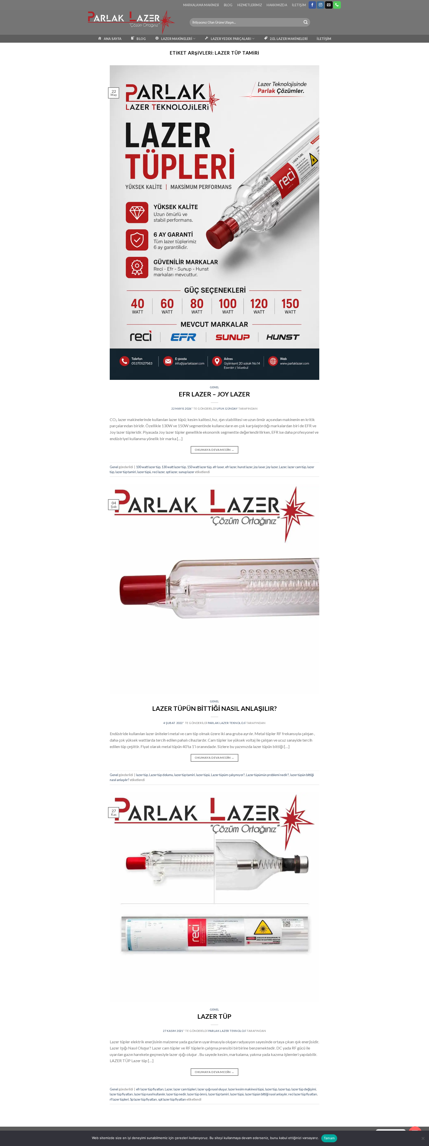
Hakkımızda (277, 5)
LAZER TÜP (214, 1016)
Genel (214, 387)
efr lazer (230, 467)
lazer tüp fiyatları (121, 1094)
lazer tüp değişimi (303, 1089)
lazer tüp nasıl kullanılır (149, 1094)
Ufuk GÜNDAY (227, 408)
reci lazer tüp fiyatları (302, 1094)
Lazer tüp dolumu (161, 775)
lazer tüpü (144, 472)
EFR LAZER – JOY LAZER (214, 394)
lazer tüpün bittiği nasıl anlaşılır (266, 1094)
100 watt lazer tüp (148, 467)
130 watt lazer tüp (174, 467)
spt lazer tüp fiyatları (172, 1099)
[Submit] (305, 22)
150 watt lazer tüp (199, 467)
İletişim (299, 5)
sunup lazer (186, 472)
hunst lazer (245, 467)
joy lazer (272, 467)
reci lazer (158, 472)
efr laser (218, 467)
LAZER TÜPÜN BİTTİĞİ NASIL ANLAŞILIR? (214, 708)
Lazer (282, 467)
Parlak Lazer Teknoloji (227, 722)
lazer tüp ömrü (197, 1094)
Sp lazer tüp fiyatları (143, 1099)
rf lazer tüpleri (119, 1099)
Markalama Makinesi (201, 5)
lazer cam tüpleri (185, 1089)
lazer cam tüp (297, 467)
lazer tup (284, 1089)
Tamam (329, 1138)
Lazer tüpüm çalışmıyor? (228, 775)
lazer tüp (142, 775)
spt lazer (171, 472)
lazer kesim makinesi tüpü (246, 1089)
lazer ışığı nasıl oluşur (212, 1089)
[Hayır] (422, 1140)
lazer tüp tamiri (125, 472)
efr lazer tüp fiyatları (150, 1089)
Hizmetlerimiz (249, 5)
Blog (228, 5)
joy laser (259, 467)
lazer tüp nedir (176, 1094)
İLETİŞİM (324, 39)
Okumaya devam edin (214, 450)
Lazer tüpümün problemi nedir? (267, 775)
